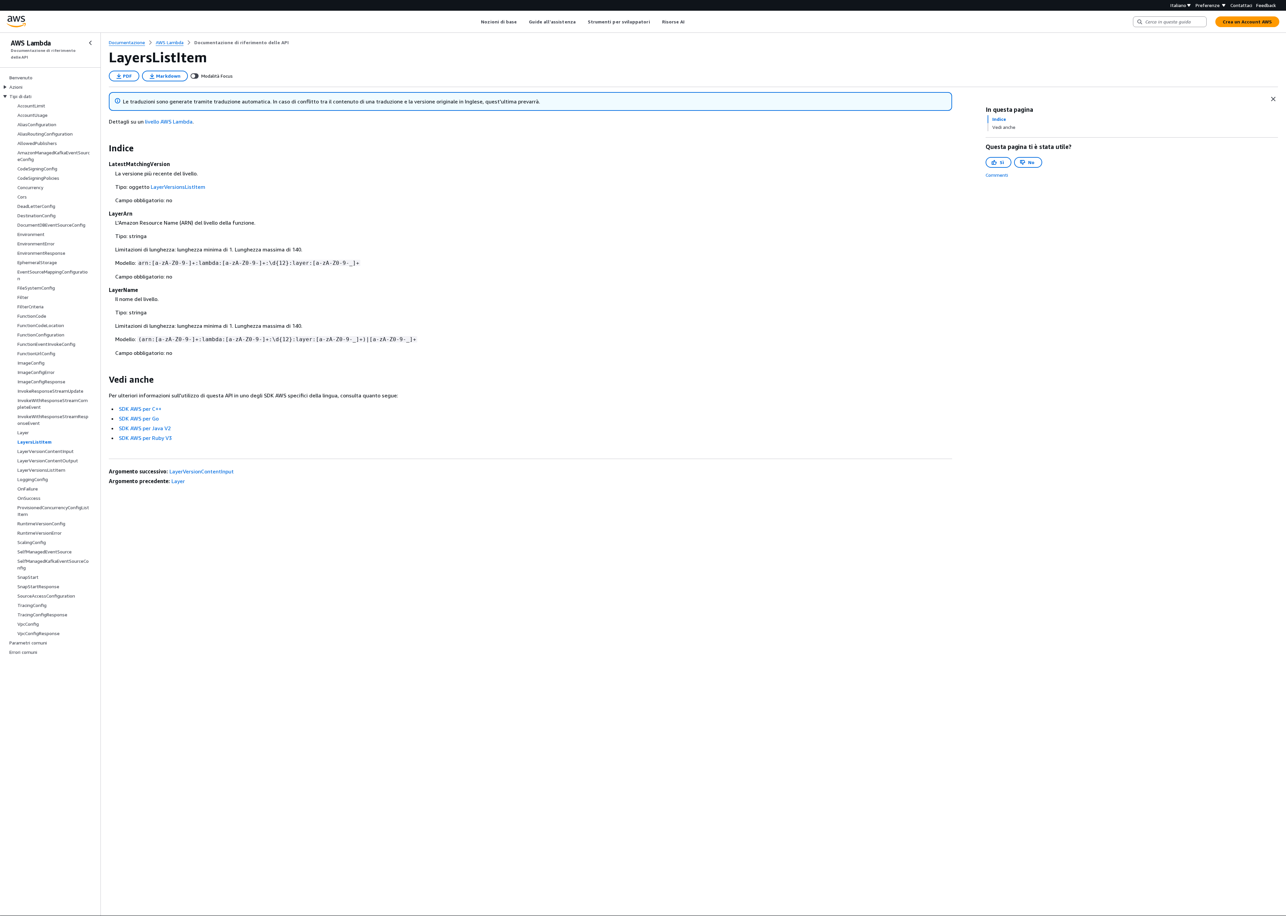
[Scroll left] (476, 21)
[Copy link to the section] (103, 148)
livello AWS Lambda (169, 121)
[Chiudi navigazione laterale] (90, 42)
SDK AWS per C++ (140, 408)
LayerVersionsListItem (178, 186)
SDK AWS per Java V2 (145, 428)
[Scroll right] (690, 21)
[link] (241, 42)
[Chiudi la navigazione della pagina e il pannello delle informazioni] (1273, 99)
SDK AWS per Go (139, 418)
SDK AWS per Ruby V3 (145, 438)
